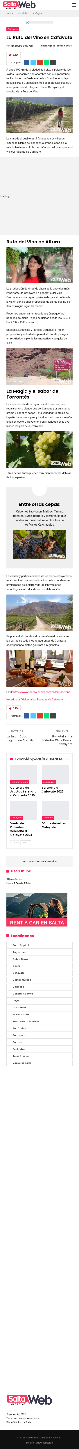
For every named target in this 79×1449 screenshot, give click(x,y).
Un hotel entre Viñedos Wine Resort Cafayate (57, 740)
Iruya (16, 1000)
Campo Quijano (22, 979)
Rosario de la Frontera (26, 1021)
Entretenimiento (20, 781)
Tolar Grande (21, 1056)
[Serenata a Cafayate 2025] (55, 774)
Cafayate (13, 29)
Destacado (49, 781)
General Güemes (23, 993)
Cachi (16, 966)
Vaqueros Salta (22, 1063)
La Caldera (19, 1007)
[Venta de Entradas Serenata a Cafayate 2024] (23, 810)
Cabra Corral (20, 959)
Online (14, 879)
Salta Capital (21, 945)
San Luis (17, 1042)
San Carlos (19, 1028)
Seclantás (19, 1049)
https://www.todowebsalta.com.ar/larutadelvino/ (42, 692)
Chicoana (18, 986)
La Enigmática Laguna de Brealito (20, 738)
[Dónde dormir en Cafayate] (55, 810)
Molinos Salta (21, 1014)
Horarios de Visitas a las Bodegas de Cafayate (35, 699)
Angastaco (19, 952)
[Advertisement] (39, 1229)
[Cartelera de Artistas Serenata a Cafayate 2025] (23, 774)
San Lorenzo (20, 1035)
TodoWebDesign (43, 1442)
